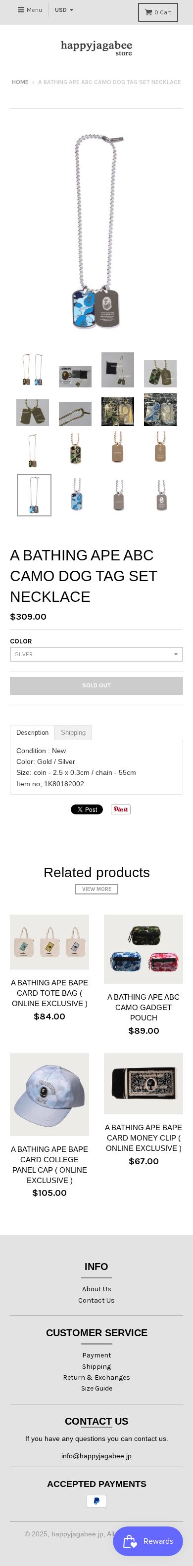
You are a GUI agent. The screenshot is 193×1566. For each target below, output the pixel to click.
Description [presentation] (32, 732)
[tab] (32, 732)
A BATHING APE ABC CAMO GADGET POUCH (143, 1007)
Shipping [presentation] (73, 732)
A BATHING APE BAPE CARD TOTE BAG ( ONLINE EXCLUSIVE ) (49, 993)
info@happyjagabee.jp (96, 1456)
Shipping (96, 1366)
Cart (162, 12)
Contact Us (96, 1300)
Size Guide (96, 1388)
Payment (96, 1355)
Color (21, 641)
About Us (96, 1289)
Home (20, 82)
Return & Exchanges (96, 1377)
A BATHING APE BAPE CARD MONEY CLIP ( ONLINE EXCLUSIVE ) (143, 1137)
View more (96, 889)
